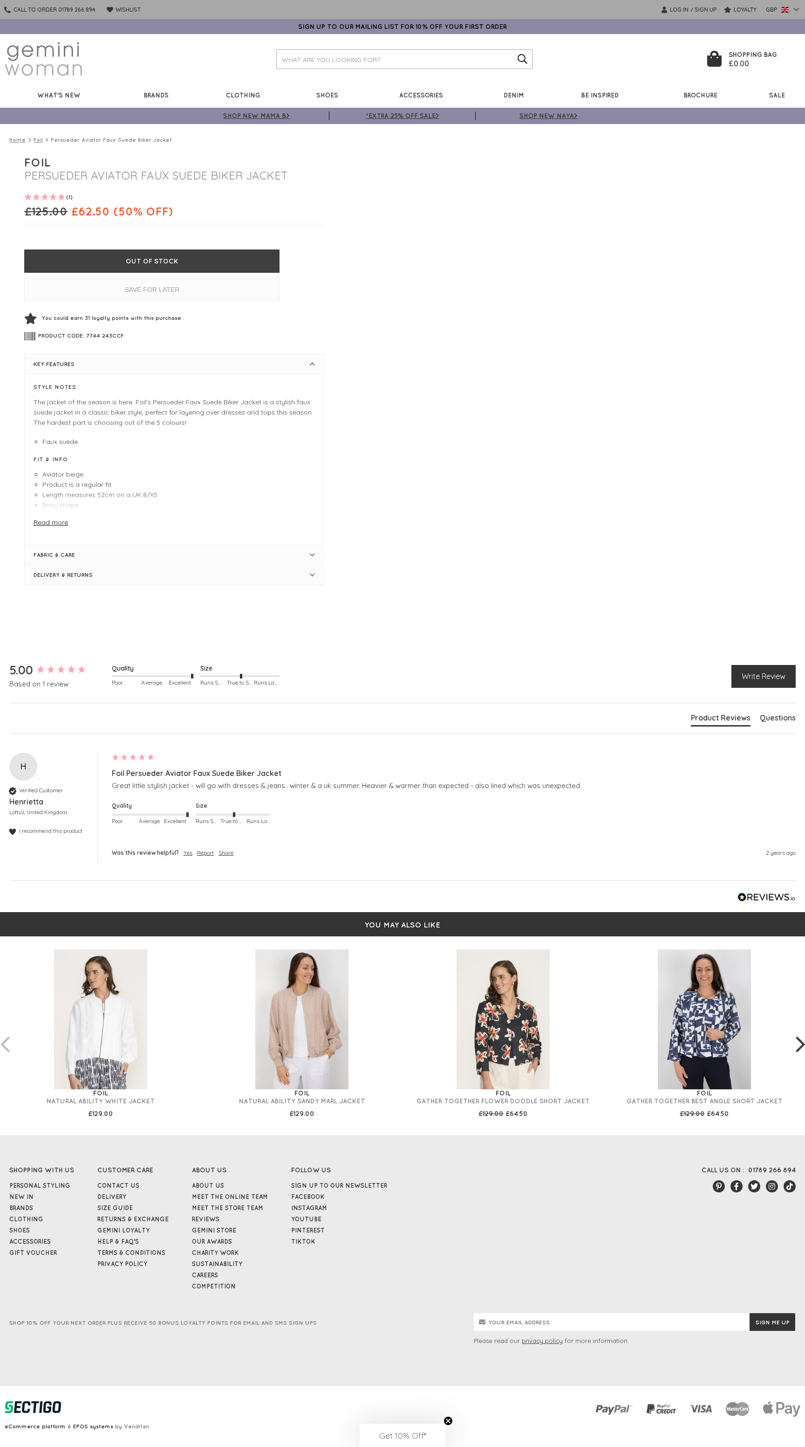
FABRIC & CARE (54, 555)
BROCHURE (700, 94)
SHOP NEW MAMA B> (256, 115)
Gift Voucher (33, 1252)
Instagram (309, 1208)
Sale (777, 94)
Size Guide (115, 1208)
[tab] (720, 720)
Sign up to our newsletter (339, 1185)
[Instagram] (772, 1186)
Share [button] (225, 852)
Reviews (205, 1219)
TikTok (303, 1241)
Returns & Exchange (133, 1219)
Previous (4, 1034)
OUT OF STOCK (152, 261)
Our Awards (212, 1241)
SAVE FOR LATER (152, 289)
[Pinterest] (719, 1186)
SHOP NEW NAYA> (548, 115)
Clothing (243, 94)
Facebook (308, 1196)
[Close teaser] (448, 1421)
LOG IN (679, 9)
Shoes (327, 94)
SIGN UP (706, 9)
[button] (402, 1435)
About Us (208, 1185)
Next (800, 1034)
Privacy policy (122, 1263)
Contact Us (118, 1185)
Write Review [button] (763, 676)
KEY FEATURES (54, 364)
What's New (59, 94)
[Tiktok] (790, 1186)
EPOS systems (93, 1426)
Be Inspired (600, 94)
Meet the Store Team (227, 1208)
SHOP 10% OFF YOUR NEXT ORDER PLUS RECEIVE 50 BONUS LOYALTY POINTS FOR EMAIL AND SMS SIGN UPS (163, 1323)
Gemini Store (214, 1230)
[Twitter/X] (754, 1186)
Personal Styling (39, 1185)
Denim (514, 94)
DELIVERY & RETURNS (63, 575)
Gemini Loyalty (123, 1230)
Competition (214, 1286)
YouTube (306, 1219)
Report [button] (205, 852)
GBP (772, 9)
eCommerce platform (35, 1426)
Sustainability (217, 1263)
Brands (156, 94)
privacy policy (542, 1340)
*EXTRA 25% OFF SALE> (402, 115)
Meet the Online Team (230, 1196)
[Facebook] (736, 1186)
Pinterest (308, 1230)
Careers (205, 1275)
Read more (51, 522)
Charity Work (215, 1252)
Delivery (111, 1196)
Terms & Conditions (131, 1252)
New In (21, 1196)
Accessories (421, 94)
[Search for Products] (522, 59)
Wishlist (127, 9)
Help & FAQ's (118, 1241)
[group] (58, 670)
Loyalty (744, 9)
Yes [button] (188, 852)
